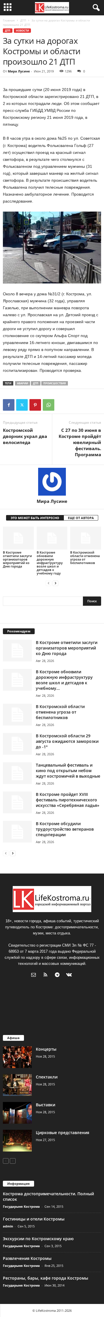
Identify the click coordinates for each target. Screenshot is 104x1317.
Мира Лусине (19, 71)
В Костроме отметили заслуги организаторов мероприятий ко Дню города (17, 559)
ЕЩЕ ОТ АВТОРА (81, 518)
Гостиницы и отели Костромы (33, 1219)
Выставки (45, 1104)
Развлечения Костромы (27, 1258)
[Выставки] (17, 1113)
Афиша (13, 1038)
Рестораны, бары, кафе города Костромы (45, 1278)
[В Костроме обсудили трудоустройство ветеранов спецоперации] (17, 832)
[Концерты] (17, 1057)
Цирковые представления (62, 1132)
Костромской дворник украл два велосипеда (25, 436)
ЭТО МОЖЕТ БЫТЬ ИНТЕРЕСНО (35, 518)
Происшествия (54, 383)
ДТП (23, 20)
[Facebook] (8, 405)
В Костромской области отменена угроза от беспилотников (85, 557)
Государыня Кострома (21, 1206)
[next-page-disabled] (13, 1161)
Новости (22, 30)
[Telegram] (58, 975)
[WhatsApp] (48, 405)
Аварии (22, 383)
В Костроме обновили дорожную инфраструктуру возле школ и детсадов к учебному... (64, 680)
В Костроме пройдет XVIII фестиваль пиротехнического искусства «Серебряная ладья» (67, 800)
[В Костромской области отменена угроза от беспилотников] (85, 538)
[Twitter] (22, 405)
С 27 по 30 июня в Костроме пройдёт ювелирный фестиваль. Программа (80, 442)
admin (8, 1226)
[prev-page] (48, 583)
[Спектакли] (17, 1085)
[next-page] (55, 583)
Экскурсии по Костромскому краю (38, 1238)
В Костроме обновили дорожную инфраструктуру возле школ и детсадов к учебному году (50, 562)
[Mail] (35, 975)
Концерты (46, 1049)
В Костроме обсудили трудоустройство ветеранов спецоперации (65, 829)
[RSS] (47, 975)
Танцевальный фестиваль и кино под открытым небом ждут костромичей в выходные (68, 770)
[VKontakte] (69, 975)
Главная (9, 20)
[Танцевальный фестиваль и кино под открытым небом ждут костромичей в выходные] (17, 773)
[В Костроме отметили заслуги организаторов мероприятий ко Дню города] (18, 538)
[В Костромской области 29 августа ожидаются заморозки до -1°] (17, 744)
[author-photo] (52, 482)
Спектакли (46, 1077)
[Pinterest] (35, 405)
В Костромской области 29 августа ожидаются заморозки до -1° (67, 741)
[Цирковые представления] (17, 1141)
